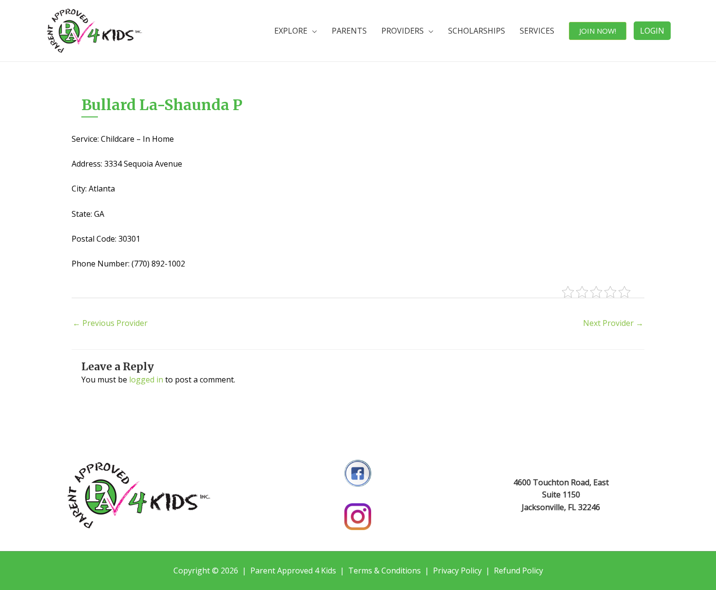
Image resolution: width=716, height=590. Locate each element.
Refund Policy (518, 570)
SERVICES (537, 30)
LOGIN (652, 30)
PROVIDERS (402, 30)
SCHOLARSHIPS (476, 30)
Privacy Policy (457, 570)
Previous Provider (110, 323)
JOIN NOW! (597, 31)
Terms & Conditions (384, 570)
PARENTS (349, 30)
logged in (146, 379)
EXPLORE (290, 30)
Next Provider (613, 323)
